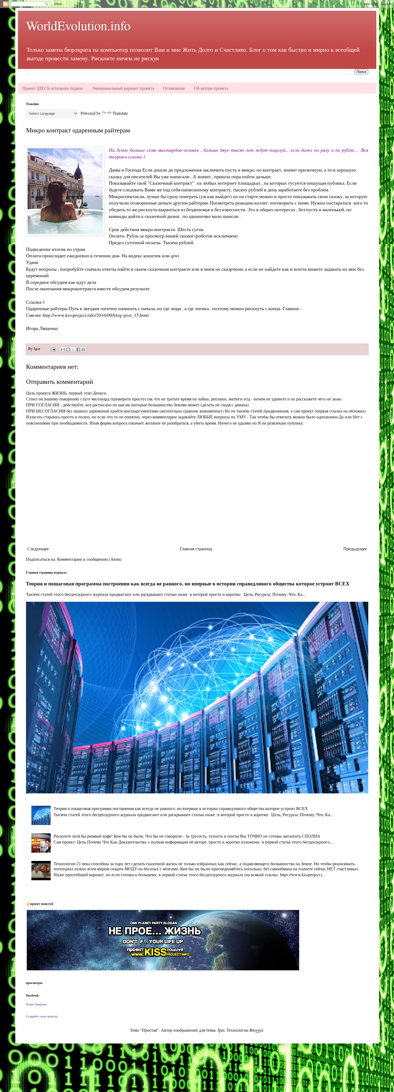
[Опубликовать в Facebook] (78, 349)
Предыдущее (355, 548)
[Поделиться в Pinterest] (83, 349)
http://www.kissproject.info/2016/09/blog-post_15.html (96, 315)
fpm (221, 1030)
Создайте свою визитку (42, 1016)
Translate (120, 113)
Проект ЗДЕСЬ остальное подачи (52, 88)
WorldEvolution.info (78, 25)
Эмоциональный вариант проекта (123, 88)
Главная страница (196, 548)
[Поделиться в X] (73, 349)
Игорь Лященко (36, 1004)
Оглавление (174, 88)
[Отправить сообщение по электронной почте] (53, 348)
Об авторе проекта (211, 88)
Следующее (38, 548)
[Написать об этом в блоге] (68, 349)
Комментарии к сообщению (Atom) (89, 559)
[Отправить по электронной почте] (63, 349)
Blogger (256, 1030)
